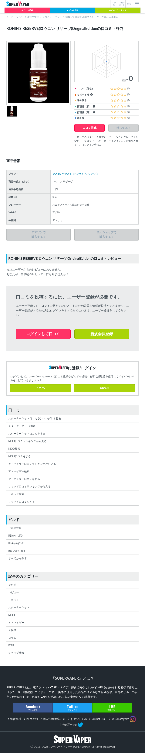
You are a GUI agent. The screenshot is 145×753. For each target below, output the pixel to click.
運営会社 (15, 719)
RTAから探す (16, 543)
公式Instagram (121, 719)
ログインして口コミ (43, 334)
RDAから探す (16, 536)
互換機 (12, 630)
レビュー (13, 592)
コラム (12, 638)
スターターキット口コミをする (26, 433)
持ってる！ (123, 127)
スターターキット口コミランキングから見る (34, 418)
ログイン (40, 388)
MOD (11, 615)
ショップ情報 (16, 653)
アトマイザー (16, 622)
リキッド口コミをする (21, 501)
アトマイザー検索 (18, 471)
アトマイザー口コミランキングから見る (32, 464)
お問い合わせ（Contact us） (88, 719)
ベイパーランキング (117, 10)
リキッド (57, 17)
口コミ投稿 (28, 10)
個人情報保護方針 (54, 719)
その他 (12, 585)
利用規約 (32, 719)
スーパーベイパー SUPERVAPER (22, 17)
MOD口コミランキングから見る (27, 441)
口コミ (45, 17)
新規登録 (104, 388)
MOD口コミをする (19, 456)
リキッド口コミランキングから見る (29, 486)
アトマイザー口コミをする (24, 479)
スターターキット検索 (21, 426)
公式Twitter (70, 724)
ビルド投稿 (73, 10)
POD (11, 645)
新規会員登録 (101, 334)
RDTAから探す (17, 551)
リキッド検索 (16, 494)
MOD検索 (14, 449)
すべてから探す (17, 558)
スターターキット (18, 607)
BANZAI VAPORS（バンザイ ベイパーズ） (75, 174)
